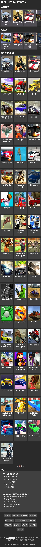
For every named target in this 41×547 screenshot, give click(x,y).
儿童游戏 (33, 516)
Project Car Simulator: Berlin (6, 47)
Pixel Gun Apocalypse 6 (20, 368)
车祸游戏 (8, 525)
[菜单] (2, 2)
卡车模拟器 (20, 208)
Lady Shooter (34, 390)
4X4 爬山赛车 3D (20, 276)
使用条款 (23, 540)
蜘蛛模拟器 (7, 253)
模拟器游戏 (9, 520)
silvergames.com (15, 2)
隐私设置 (31, 540)
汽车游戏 (15, 516)
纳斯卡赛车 (7, 94)
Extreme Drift (6, 367)
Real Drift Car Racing (34, 414)
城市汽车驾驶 (29, 22)
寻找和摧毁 (20, 413)
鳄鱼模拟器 (20, 162)
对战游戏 (20, 530)
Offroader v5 (34, 185)
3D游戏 (7, 516)
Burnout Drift (20, 390)
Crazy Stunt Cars (20, 322)
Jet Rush (7, 231)
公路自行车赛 (34, 345)
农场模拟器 (20, 94)
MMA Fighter (18, 45)
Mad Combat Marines (7, 460)
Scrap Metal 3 (20, 117)
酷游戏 (24, 525)
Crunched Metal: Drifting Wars (7, 414)
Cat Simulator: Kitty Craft (7, 140)
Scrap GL (34, 322)
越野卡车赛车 (20, 436)
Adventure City (20, 299)
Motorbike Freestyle (20, 186)
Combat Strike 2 (17, 23)
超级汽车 (34, 117)
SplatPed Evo (7, 185)
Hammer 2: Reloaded (20, 232)
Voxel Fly (7, 436)
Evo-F (34, 94)
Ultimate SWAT (7, 299)
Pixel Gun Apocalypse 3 (20, 346)
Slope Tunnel (7, 322)
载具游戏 (24, 516)
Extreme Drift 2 (7, 276)
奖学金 (35, 538)
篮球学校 (7, 208)
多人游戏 (32, 520)
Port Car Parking (34, 436)
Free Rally (34, 276)
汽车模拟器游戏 (21, 520)
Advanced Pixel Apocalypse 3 (20, 254)
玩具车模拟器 (7, 390)
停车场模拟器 (7, 162)
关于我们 (16, 540)
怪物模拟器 (34, 253)
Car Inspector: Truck (34, 232)
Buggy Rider (34, 299)
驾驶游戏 (33, 525)
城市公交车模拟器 (12, 502)
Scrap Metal (34, 208)
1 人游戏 (17, 525)
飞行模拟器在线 (6, 71)
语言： (3, 538)
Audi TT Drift (34, 162)
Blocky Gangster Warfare (34, 368)
